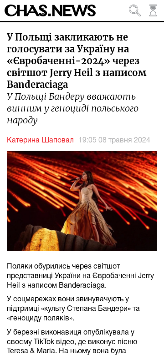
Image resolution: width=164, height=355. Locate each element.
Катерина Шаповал (40, 140)
